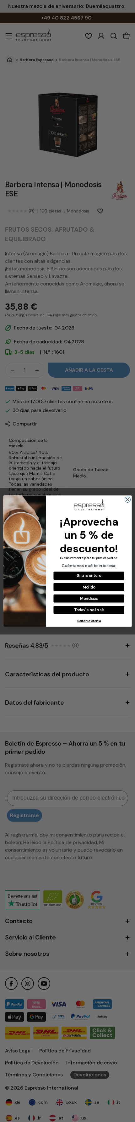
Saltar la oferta (89, 620)
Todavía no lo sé (89, 609)
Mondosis (89, 598)
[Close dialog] (127, 499)
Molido (89, 586)
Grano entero (89, 575)
